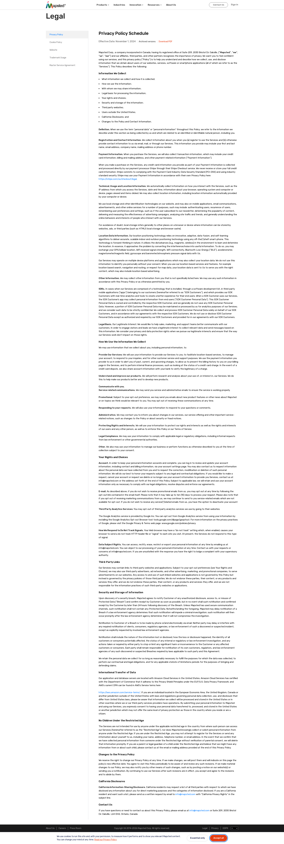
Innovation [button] (135, 5)
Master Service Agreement (62, 65)
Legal (204, 828)
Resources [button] (154, 5)
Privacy (215, 828)
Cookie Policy (56, 42)
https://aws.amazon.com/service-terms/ (119, 692)
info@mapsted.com (185, 794)
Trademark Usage (58, 57)
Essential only (197, 838)
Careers (62, 828)
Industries (119, 5)
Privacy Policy (56, 34)
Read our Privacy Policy (105, 839)
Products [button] (102, 5)
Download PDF (165, 41)
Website (53, 50)
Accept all (218, 838)
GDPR (225, 828)
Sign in (234, 4)
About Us (50, 828)
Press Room (75, 828)
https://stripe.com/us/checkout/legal (118, 179)
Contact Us (218, 5)
